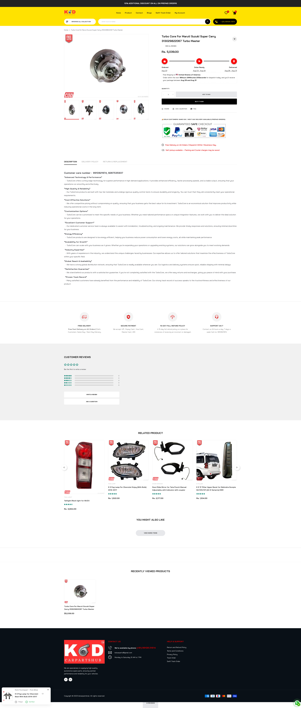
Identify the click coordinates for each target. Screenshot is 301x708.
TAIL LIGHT (68, 497)
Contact (139, 13)
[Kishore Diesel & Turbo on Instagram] (70, 679)
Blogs (149, 13)
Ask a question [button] (91, 401)
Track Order (171, 658)
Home (118, 13)
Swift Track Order (163, 13)
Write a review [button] (91, 394)
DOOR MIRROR (157, 484)
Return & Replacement (115, 161)
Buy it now (199, 101)
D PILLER (199, 484)
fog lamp (111, 484)
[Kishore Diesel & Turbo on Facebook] (66, 679)
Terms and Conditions (175, 651)
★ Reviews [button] (150, 703)
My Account (180, 13)
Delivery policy (90, 161)
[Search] (207, 21)
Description (70, 161)
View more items (150, 533)
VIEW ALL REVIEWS (170, 46)
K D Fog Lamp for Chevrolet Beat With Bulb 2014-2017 (26, 695)
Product (128, 13)
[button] (296, 686)
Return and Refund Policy (176, 647)
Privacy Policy (172, 654)
